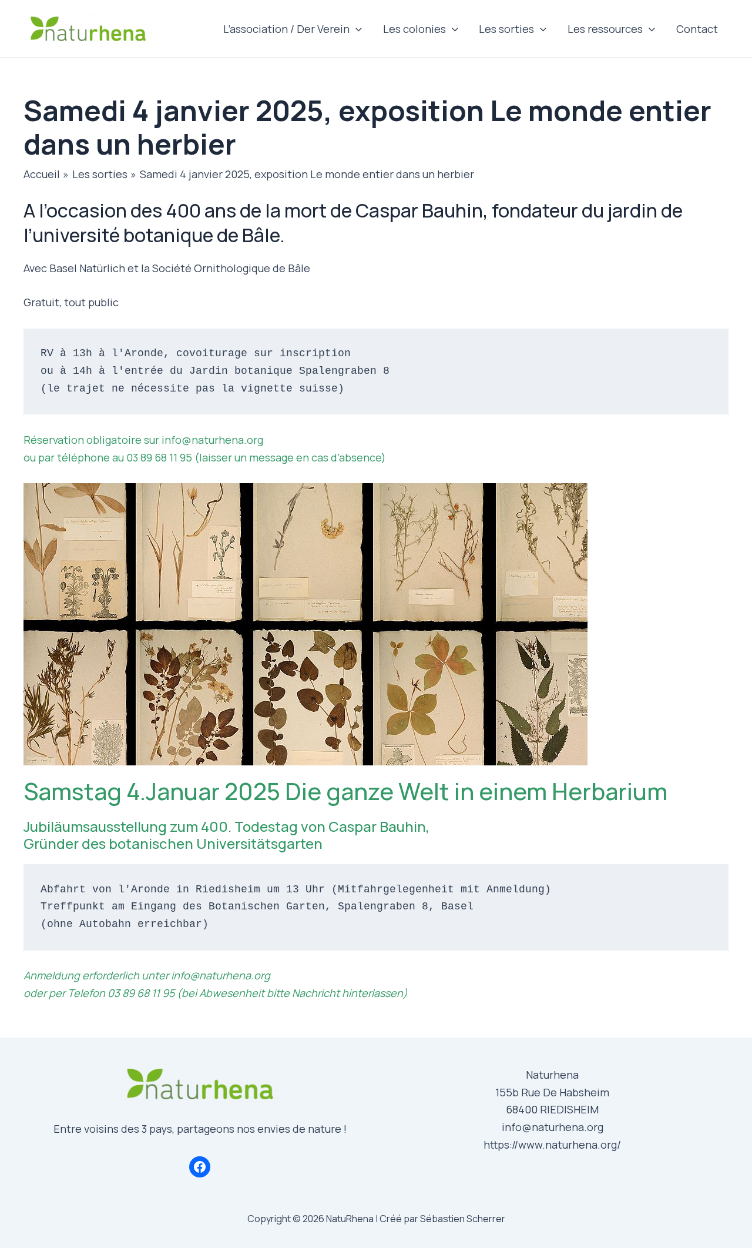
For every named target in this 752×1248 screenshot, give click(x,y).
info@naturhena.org (552, 1127)
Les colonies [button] (414, 29)
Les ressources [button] (605, 29)
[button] (356, 28)
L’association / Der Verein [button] (286, 29)
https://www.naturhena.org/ (552, 1144)
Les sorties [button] (506, 29)
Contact (697, 29)
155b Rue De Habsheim (552, 1092)
